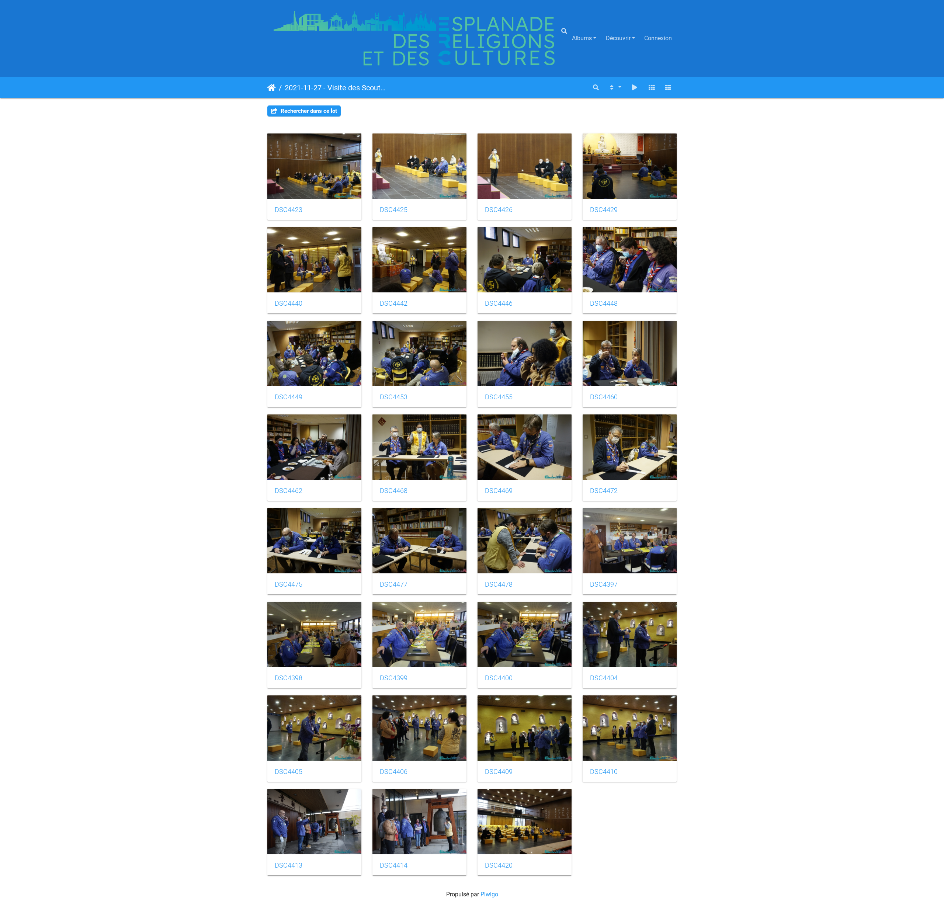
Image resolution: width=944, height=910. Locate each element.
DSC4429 (604, 209)
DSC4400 (499, 678)
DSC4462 (288, 490)
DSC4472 (604, 490)
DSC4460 (604, 397)
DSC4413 (288, 865)
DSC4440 (288, 303)
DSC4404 (604, 678)
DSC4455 (499, 397)
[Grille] (651, 87)
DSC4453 (393, 397)
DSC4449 (288, 397)
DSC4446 (499, 303)
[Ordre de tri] (615, 87)
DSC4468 (393, 490)
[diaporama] (634, 87)
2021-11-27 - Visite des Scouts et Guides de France (335, 87)
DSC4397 (604, 584)
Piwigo (489, 894)
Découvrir (618, 38)
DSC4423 (288, 209)
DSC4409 (499, 771)
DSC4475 (288, 584)
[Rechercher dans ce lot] (596, 87)
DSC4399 (393, 678)
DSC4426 (499, 209)
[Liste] (668, 87)
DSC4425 (393, 209)
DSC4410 (604, 771)
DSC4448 (604, 303)
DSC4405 (288, 771)
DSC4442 (393, 303)
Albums (582, 38)
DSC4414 (393, 865)
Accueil (271, 87)
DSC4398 (288, 678)
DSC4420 (499, 865)
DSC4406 (393, 771)
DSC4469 (499, 490)
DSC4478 (499, 584)
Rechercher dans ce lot (308, 111)
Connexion (658, 38)
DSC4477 (393, 584)
